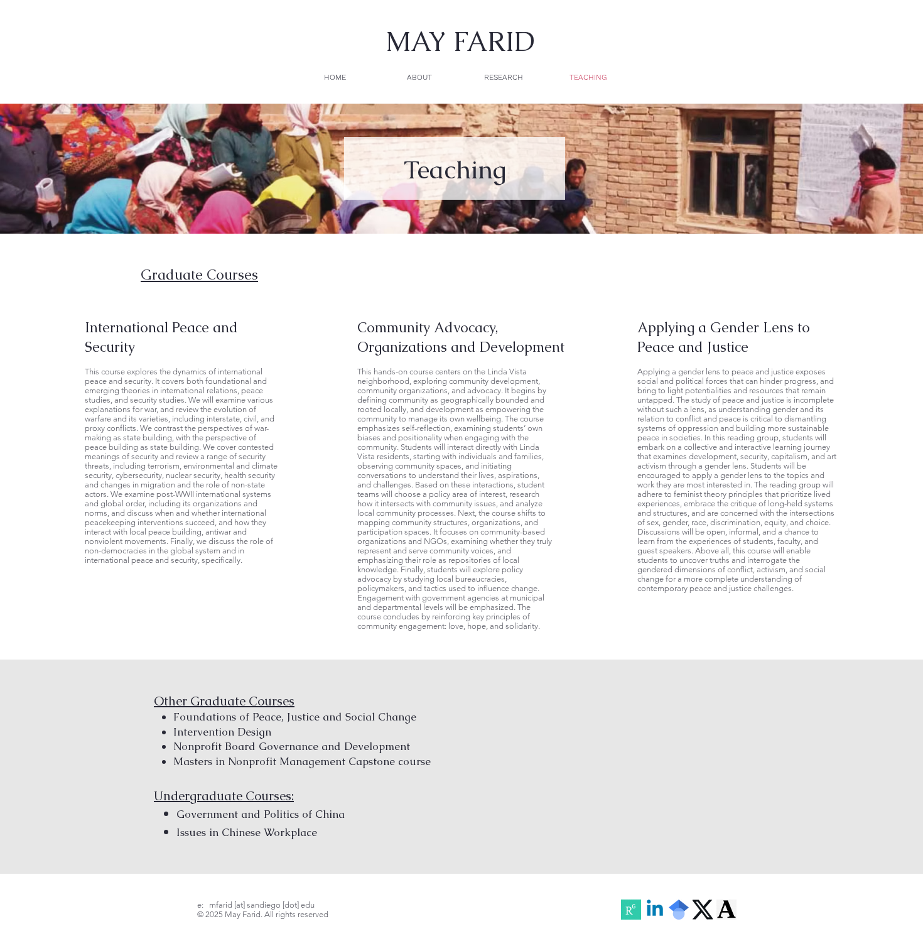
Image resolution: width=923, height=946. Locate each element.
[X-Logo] (703, 910)
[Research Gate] (631, 910)
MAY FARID (460, 41)
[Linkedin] (655, 910)
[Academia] (726, 910)
